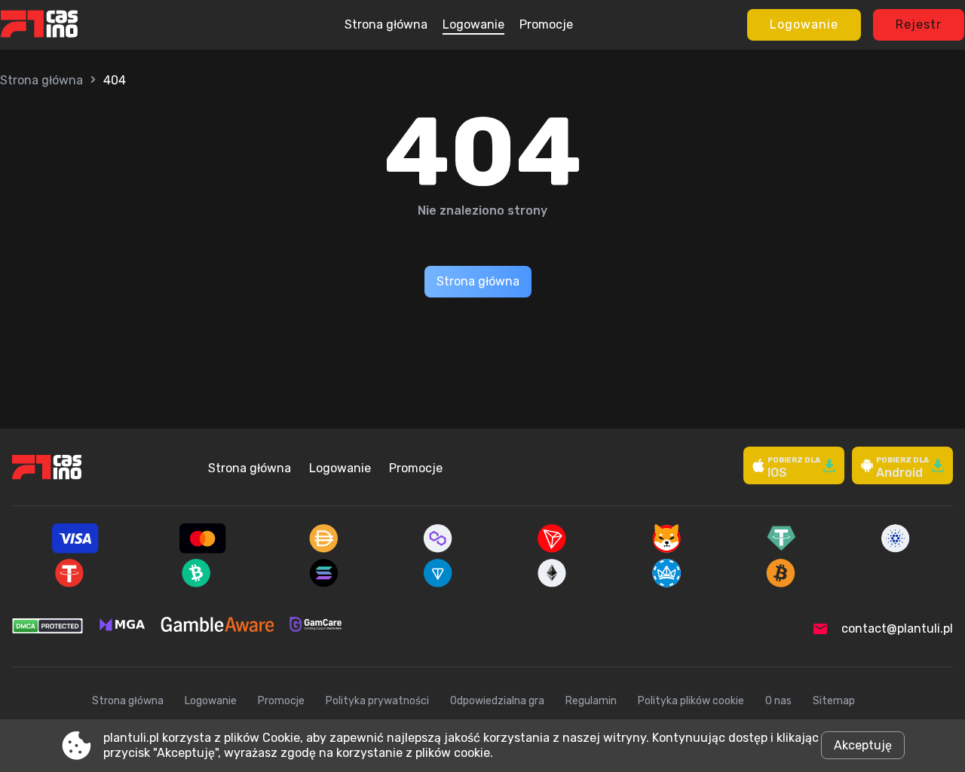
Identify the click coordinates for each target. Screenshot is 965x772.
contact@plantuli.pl (897, 628)
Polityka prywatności (377, 700)
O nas (778, 700)
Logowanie (473, 24)
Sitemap (834, 700)
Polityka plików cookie (691, 700)
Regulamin (591, 700)
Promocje (546, 24)
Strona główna (386, 24)
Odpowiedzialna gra (497, 700)
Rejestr (919, 24)
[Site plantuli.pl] (70, 25)
